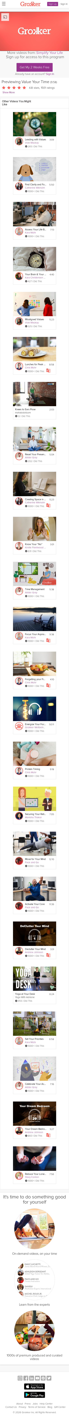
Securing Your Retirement (35, 814)
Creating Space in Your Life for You (35, 499)
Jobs (35, 1403)
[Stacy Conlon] (19, 1176)
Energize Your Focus (35, 724)
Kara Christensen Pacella (38, 277)
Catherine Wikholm (35, 187)
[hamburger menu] (3, 3)
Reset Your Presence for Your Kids (35, 454)
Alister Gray (31, 457)
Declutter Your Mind (35, 949)
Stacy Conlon (32, 1177)
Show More (9, 92)
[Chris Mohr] (19, 366)
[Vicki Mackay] (19, 141)
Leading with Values (35, 139)
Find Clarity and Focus (35, 184)
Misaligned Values (34, 319)
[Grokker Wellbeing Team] (19, 726)
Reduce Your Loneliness (35, 1174)
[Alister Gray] (19, 456)
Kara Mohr (30, 232)
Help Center (46, 1403)
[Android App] (34, 1395)
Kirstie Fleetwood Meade (38, 547)
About (19, 1403)
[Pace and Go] (19, 861)
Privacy (22, 1407)
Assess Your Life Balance (35, 229)
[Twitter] (49, 1378)
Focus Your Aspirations (35, 634)
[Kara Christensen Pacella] (19, 276)
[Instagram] (20, 1378)
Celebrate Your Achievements (35, 1084)
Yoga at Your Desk (25, 994)
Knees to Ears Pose (25, 409)
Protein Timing (32, 769)
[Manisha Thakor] (19, 816)
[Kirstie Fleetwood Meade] (19, 546)
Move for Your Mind (35, 859)
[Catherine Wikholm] (19, 186)
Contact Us (11, 1407)
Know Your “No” (33, 544)
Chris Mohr (30, 367)
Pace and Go (32, 862)
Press (28, 1403)
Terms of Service (37, 1407)
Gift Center (60, 1407)
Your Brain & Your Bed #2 (35, 274)
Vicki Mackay (32, 142)
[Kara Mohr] (19, 231)
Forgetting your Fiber (35, 679)
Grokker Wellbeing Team (38, 727)
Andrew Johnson (34, 952)
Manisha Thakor (33, 817)
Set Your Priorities (34, 1039)
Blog (49, 1407)
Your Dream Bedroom (35, 1129)
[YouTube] (37, 1378)
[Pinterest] (43, 1378)
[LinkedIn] (31, 1378)
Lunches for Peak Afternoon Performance (35, 364)
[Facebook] (25, 1378)
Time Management (34, 589)
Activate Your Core (35, 904)
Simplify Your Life (49, 52)
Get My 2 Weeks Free (34, 67)
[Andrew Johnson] (19, 951)
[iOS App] (34, 1386)
